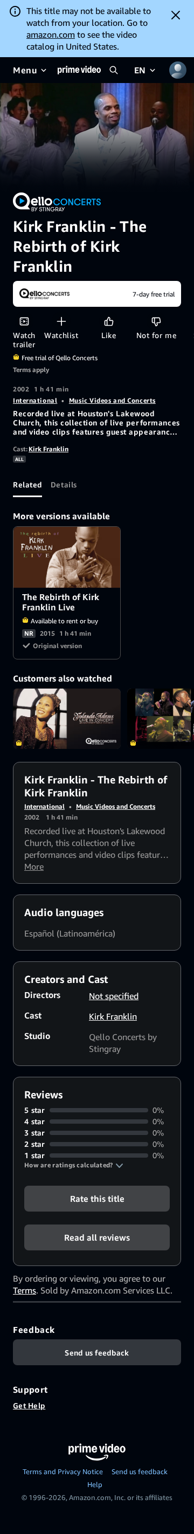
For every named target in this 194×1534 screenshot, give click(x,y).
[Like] (108, 321)
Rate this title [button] (97, 1198)
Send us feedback (140, 1471)
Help (94, 1484)
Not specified (113, 995)
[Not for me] (156, 321)
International (35, 400)
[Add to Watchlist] (61, 321)
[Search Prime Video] (114, 70)
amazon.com (50, 34)
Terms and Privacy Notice (63, 1471)
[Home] (79, 70)
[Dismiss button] (176, 15)
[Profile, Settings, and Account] (178, 70)
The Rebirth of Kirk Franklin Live (67, 557)
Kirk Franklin (48, 449)
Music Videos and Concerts (112, 400)
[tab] (27, 484)
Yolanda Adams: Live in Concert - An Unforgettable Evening (67, 719)
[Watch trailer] (24, 321)
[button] (73, 1165)
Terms (24, 1290)
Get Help (29, 1405)
